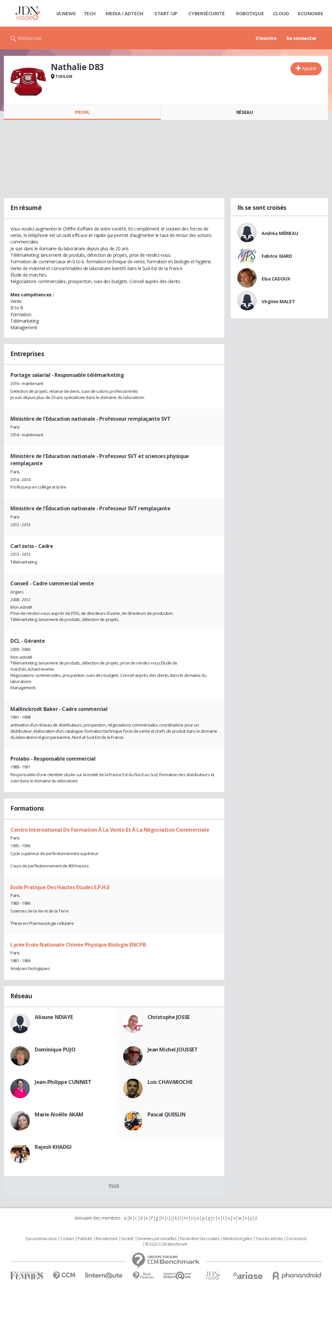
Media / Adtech (124, 13)
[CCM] (64, 1276)
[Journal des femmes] (26, 1276)
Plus (114, 1185)
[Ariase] (248, 1275)
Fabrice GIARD (277, 256)
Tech (90, 13)
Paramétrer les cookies (199, 1238)
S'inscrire (266, 38)
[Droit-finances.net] (143, 1276)
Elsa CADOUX (276, 279)
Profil (82, 112)
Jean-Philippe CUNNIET (63, 1082)
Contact (67, 1238)
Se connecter (301, 38)
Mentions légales (237, 1238)
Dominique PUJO (55, 1049)
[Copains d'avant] (178, 1276)
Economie (310, 13)
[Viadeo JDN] (212, 1276)
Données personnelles (156, 1238)
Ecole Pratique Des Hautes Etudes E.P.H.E (59, 887)
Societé (127, 1238)
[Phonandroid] (297, 1276)
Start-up (165, 13)
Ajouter (309, 68)
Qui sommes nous (41, 1238)
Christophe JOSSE (169, 1017)
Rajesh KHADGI (53, 1146)
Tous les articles (269, 1238)
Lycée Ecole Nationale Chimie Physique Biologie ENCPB (78, 944)
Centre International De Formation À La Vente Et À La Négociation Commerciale (109, 829)
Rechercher (30, 38)
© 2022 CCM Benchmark (166, 1244)
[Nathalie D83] (28, 80)
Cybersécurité (206, 13)
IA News (66, 13)
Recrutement (106, 1238)
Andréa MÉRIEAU (280, 233)
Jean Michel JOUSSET (173, 1049)
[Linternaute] (104, 1276)
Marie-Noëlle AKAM (59, 1114)
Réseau (244, 112)
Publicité (84, 1238)
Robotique (250, 13)
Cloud (281, 13)
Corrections (296, 1238)
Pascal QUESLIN (167, 1114)
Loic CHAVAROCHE (170, 1082)
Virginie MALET (278, 301)
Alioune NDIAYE (54, 1017)
